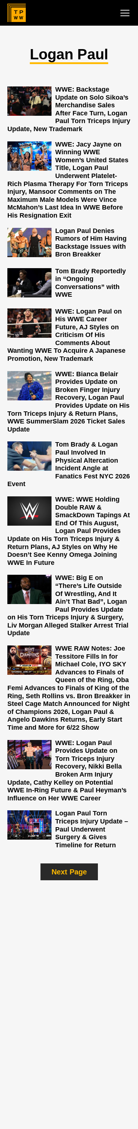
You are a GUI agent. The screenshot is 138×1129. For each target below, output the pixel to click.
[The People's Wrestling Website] (16, 13)
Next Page (69, 872)
